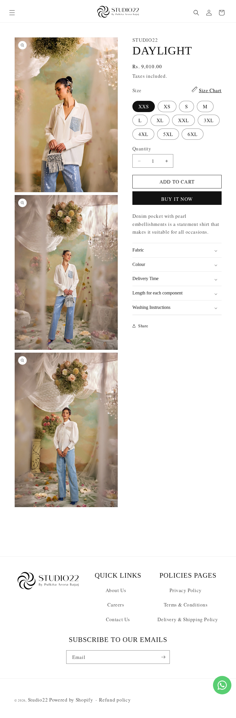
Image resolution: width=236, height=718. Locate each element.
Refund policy (115, 699)
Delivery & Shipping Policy (187, 619)
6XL (192, 134)
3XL (209, 120)
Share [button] (143, 325)
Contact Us (118, 619)
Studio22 (38, 699)
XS (167, 106)
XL (160, 120)
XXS (143, 106)
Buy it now (177, 199)
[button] (12, 12)
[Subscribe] (163, 657)
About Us (116, 590)
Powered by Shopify (71, 699)
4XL (143, 134)
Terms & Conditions (186, 604)
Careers (115, 604)
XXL (183, 120)
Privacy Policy (185, 590)
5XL (168, 134)
